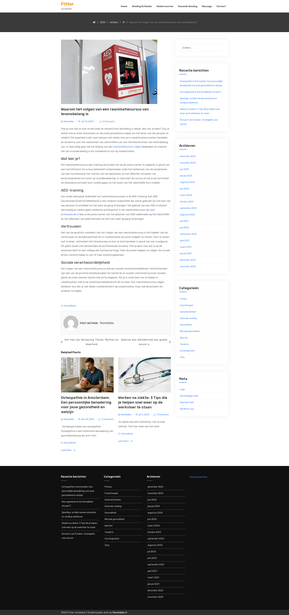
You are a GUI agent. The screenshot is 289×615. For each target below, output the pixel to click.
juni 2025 (184, 169)
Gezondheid (70, 306)
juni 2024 (184, 188)
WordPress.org (187, 409)
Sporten (184, 338)
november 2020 (188, 266)
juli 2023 (184, 221)
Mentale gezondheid (189, 331)
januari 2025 (186, 176)
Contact (221, 6)
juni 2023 (184, 227)
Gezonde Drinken (188, 312)
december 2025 (188, 156)
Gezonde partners (198, 477)
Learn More (66, 450)
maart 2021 (185, 247)
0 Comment (108, 121)
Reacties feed (187, 402)
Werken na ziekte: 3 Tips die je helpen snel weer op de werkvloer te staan (142, 402)
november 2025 (188, 163)
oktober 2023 (186, 201)
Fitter (67, 4)
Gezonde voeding (187, 6)
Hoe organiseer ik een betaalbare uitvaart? (200, 92)
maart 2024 (186, 195)
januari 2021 (186, 253)
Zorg (182, 357)
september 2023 (188, 208)
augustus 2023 (187, 214)
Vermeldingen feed (189, 396)
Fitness (183, 299)
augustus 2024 (187, 182)
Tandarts (184, 344)
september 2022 (188, 234)
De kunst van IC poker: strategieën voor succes (199, 122)
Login (182, 389)
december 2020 (188, 260)
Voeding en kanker (142, 6)
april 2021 (184, 240)
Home (124, 6)
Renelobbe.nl (120, 612)
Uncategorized (187, 350)
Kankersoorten (165, 6)
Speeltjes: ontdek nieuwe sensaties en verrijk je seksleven (198, 100)
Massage (207, 6)
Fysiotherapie (186, 305)
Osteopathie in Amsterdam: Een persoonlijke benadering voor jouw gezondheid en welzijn (201, 83)
